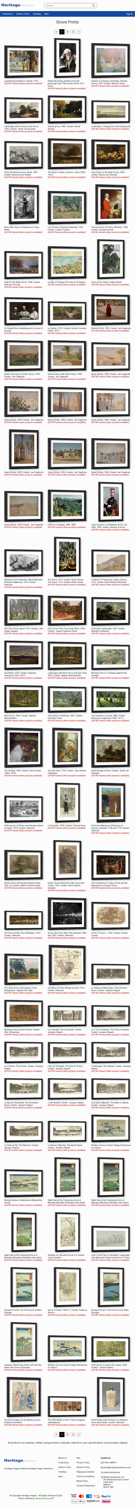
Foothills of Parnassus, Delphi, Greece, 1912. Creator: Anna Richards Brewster (109, 580)
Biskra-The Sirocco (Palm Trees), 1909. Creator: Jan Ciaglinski (22, 375)
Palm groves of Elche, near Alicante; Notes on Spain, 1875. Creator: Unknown (23, 826)
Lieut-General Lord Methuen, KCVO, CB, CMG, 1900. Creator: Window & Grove (109, 525)
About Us (62, 1458)
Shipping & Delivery (85, 1472)
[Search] (93, 5)
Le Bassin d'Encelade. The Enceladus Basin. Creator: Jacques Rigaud (21, 1103)
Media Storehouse (43, 1498)
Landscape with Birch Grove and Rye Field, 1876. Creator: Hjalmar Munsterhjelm (67, 674)
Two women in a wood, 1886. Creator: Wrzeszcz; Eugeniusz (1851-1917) (108, 716)
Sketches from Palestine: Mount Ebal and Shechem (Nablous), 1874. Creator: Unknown (23, 582)
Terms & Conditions (85, 1476)
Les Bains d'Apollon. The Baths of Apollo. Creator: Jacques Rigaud (110, 1103)
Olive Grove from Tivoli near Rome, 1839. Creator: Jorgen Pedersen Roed (66, 629)
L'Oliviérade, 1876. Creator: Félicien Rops (67, 825)
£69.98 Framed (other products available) (23, 83)
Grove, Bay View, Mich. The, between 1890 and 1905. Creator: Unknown (67, 934)
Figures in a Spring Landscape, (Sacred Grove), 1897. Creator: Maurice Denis (109, 82)
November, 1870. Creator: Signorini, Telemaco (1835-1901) (20, 674)
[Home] (17, 8)
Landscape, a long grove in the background (110, 126)
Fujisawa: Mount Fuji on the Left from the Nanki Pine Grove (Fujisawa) (23, 1366)
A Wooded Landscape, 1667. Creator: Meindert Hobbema (108, 629)
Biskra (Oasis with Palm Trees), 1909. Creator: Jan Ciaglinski (65, 375)
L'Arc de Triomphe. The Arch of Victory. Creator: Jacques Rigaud (65, 1067)
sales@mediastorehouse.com (117, 1467)
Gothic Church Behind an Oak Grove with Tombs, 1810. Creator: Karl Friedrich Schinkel (66, 885)
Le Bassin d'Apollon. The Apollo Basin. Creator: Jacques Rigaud (65, 1146)
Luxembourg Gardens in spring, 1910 (21, 81)
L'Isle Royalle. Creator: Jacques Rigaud (66, 1102)
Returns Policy (83, 1467)
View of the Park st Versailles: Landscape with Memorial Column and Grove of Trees (110, 1256)
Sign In (129, 14)
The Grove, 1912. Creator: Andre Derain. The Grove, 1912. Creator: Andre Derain (66, 580)
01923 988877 (110, 1462)
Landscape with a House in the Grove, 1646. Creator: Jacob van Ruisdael (21, 127)
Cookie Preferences (85, 1485)
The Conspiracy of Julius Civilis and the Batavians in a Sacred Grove (109, 884)
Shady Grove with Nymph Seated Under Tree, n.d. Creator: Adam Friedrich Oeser (22, 884)
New (46, 14)
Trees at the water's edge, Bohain (106, 282)
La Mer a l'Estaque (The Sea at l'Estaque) (66, 282)
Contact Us (106, 1458)
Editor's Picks (22, 14)
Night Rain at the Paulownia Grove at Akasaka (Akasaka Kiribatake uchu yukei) (66, 1201)
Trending (37, 14)
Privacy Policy (83, 1462)
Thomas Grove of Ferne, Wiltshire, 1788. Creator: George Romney (109, 228)
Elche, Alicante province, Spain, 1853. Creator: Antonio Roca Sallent (21, 173)
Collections (7, 14)
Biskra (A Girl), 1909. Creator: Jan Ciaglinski (111, 328)
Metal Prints (82, 1481)
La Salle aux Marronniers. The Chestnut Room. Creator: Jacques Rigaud (109, 989)
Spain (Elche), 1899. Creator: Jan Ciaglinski (110, 374)
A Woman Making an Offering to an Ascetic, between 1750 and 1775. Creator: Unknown (110, 828)
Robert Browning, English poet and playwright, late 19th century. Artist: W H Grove (66, 83)
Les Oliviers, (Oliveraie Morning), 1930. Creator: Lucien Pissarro (65, 228)
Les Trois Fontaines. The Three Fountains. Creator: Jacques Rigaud (110, 1030)
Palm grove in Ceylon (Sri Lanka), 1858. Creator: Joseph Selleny (109, 1366)
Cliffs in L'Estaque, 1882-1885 (62, 524)
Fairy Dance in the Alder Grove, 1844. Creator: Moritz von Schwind (108, 173)
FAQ (78, 1458)
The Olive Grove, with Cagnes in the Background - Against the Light (20, 989)
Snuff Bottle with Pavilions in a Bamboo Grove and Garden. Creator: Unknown (109, 1421)
